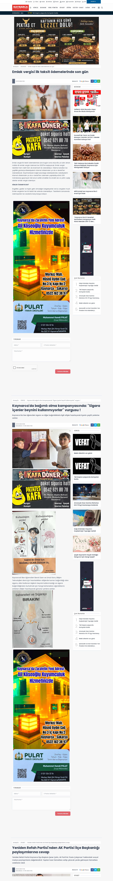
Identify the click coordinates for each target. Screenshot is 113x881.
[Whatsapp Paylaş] (98, 81)
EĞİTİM (69, 8)
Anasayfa (16, 66)
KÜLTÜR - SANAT (78, 8)
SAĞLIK (87, 8)
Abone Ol (75, 81)
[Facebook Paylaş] (92, 81)
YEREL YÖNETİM (53, 8)
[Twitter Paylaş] (95, 81)
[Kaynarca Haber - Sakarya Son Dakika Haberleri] (20, 7)
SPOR (93, 8)
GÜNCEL (35, 8)
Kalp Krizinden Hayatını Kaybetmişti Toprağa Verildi (47, 13)
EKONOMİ (43, 8)
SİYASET (62, 8)
